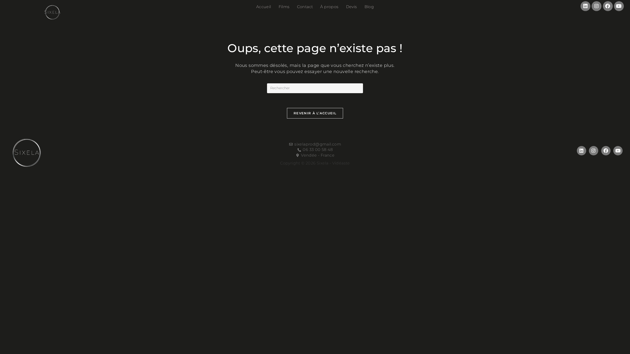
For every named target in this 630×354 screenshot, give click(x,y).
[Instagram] (596, 6)
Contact (305, 6)
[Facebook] (608, 6)
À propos (329, 6)
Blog (369, 6)
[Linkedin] (585, 6)
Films (284, 6)
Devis (351, 6)
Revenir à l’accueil (315, 113)
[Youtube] (619, 6)
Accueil (263, 6)
